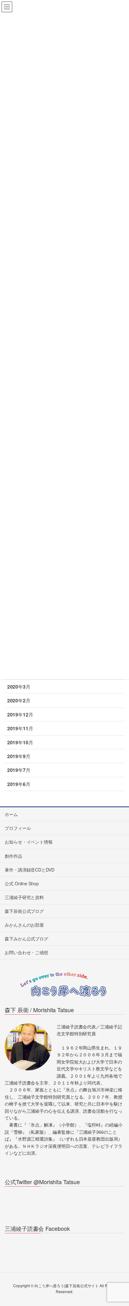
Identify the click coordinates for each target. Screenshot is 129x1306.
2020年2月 (18, 700)
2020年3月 (18, 686)
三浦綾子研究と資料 (24, 897)
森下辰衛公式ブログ (24, 911)
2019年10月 (20, 742)
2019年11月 (20, 728)
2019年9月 (18, 756)
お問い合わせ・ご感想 (26, 952)
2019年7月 (18, 770)
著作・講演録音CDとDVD (29, 869)
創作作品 (13, 856)
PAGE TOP (119, 1261)
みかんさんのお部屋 (24, 925)
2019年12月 (20, 714)
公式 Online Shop (22, 883)
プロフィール (18, 828)
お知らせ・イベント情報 (29, 842)
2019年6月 (18, 784)
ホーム (11, 814)
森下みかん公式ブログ (26, 938)
